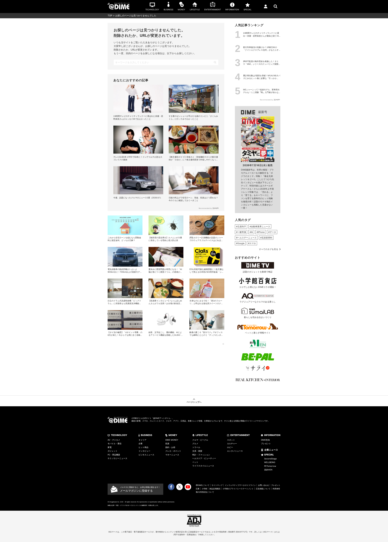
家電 (110, 447)
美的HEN (268, 469)
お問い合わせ (263, 485)
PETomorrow (270, 466)
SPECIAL (269, 454)
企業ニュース (271, 449)
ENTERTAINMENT (240, 435)
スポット (231, 440)
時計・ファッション (201, 454)
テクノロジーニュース (117, 458)
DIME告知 (265, 440)
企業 (140, 443)
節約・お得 (170, 447)
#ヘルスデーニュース (246, 237)
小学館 (204, 489)
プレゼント (266, 443)
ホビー (230, 447)
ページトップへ (194, 402)
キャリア (142, 440)
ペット (195, 462)
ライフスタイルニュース (203, 466)
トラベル (196, 447)
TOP (110, 15)
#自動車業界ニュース (260, 226)
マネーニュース (172, 454)
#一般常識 (241, 232)
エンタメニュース (235, 451)
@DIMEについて (202, 485)
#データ (272, 232)
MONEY (173, 435)
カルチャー (232, 443)
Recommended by (205, 208)
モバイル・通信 (114, 443)
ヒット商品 (143, 447)
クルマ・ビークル (200, 440)
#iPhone (261, 232)
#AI (251, 232)
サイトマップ (217, 485)
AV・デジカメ (114, 440)
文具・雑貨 (197, 451)
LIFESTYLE (202, 435)
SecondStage (270, 458)
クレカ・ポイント (173, 451)
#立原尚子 (241, 226)
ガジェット (112, 451)
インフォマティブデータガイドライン (240, 485)
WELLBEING (269, 462)
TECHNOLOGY (119, 435)
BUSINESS (146, 435)
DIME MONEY (171, 440)
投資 (167, 443)
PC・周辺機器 (114, 454)
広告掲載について (263, 489)
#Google (240, 243)
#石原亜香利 (266, 237)
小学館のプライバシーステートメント (238, 489)
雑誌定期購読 (214, 489)
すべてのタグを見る (268, 249)
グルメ (195, 443)
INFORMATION (272, 435)
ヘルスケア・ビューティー (204, 458)
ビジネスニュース (146, 454)
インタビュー (144, 451)
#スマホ (252, 243)
